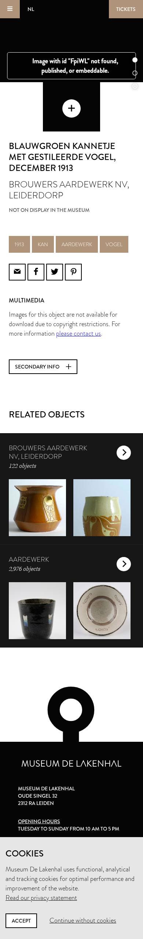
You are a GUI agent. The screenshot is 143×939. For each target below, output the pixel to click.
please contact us (78, 333)
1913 (19, 244)
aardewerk (77, 244)
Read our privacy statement (41, 897)
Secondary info (37, 366)
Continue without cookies (83, 920)
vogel (114, 244)
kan (43, 244)
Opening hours (39, 821)
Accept (21, 920)
